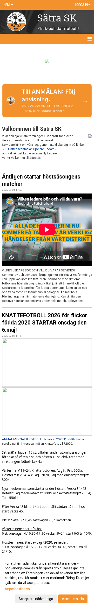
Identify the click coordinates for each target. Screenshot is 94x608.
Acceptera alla (73, 599)
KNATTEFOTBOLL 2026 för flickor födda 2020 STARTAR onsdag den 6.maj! (44, 322)
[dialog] (47, 581)
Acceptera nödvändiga (36, 599)
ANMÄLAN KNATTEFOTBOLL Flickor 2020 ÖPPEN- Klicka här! (44, 439)
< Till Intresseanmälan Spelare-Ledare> (29, 149)
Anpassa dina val (18, 589)
